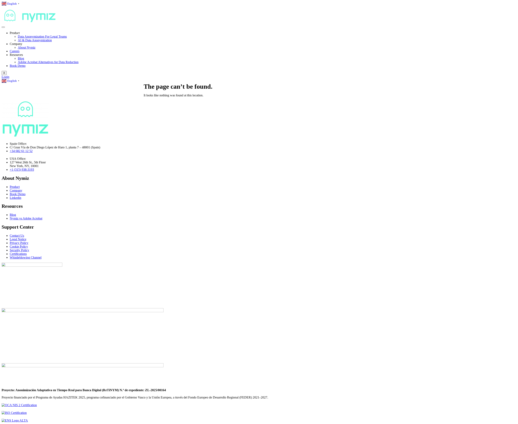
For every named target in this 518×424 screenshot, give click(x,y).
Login (5, 77)
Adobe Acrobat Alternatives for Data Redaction (48, 62)
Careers (14, 51)
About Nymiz (26, 47)
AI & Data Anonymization (35, 40)
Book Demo (17, 65)
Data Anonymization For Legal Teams (42, 36)
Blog (21, 58)
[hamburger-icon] (3, 27)
